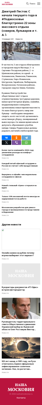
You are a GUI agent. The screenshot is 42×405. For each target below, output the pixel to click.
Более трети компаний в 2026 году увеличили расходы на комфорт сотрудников (18, 152)
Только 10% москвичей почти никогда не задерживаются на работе (21, 197)
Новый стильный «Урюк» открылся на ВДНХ (19, 186)
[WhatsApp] (26, 142)
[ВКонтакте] (6, 137)
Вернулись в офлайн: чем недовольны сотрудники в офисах (19, 175)
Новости (19, 39)
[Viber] (16, 142)
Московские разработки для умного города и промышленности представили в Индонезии (20, 209)
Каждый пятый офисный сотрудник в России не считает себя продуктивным (20, 164)
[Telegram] (26, 137)
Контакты (21, 397)
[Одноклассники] (16, 137)
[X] (6, 142)
